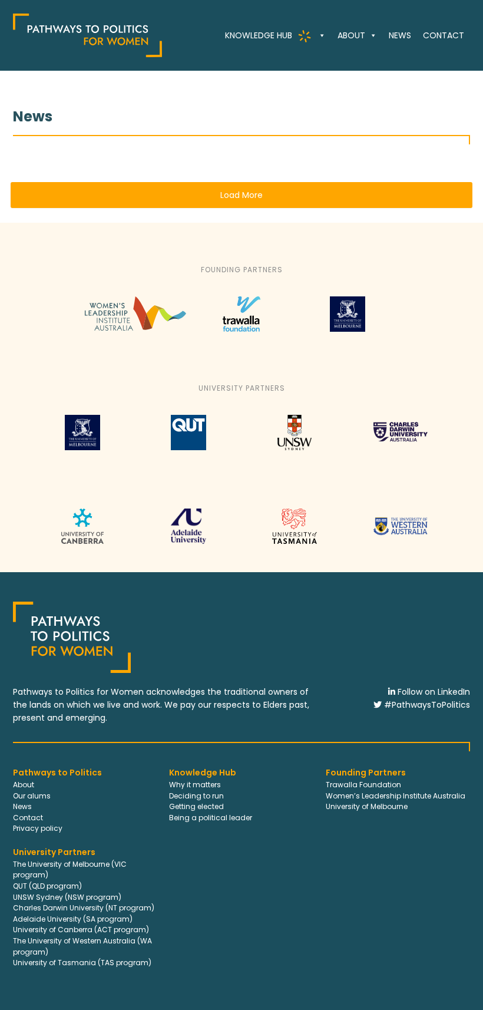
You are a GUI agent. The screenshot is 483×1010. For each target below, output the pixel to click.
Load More (241, 195)
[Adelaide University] (188, 546)
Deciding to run (196, 796)
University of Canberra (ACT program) (81, 930)
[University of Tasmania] (294, 546)
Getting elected (196, 806)
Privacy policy (37, 828)
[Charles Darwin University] (400, 452)
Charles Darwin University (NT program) (83, 908)
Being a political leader (210, 818)
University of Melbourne (367, 806)
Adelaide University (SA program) (73, 919)
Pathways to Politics (57, 772)
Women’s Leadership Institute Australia (395, 796)
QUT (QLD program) (47, 886)
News (400, 35)
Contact (443, 35)
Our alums (32, 796)
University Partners (54, 852)
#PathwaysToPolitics (426, 705)
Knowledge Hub (202, 772)
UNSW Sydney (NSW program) (67, 897)
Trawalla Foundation (363, 785)
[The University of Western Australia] (400, 546)
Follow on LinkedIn (432, 692)
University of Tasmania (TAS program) (82, 963)
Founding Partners (366, 772)
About (351, 35)
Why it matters (195, 785)
